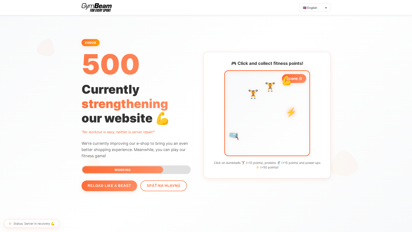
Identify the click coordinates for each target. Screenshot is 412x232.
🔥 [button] (287, 97)
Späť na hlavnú (163, 186)
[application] (267, 113)
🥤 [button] (234, 135)
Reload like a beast (109, 186)
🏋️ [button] (270, 88)
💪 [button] (286, 81)
